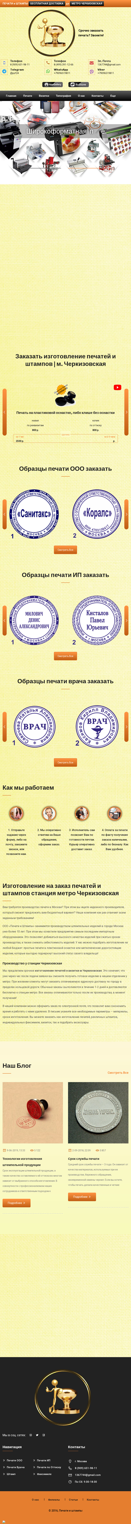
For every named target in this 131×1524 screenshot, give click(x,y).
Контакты (98, 95)
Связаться (45, 163)
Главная (11, 95)
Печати (27, 95)
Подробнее (84, 163)
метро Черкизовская (87, 3)
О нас (81, 95)
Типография (63, 95)
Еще (113, 95)
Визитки (44, 95)
